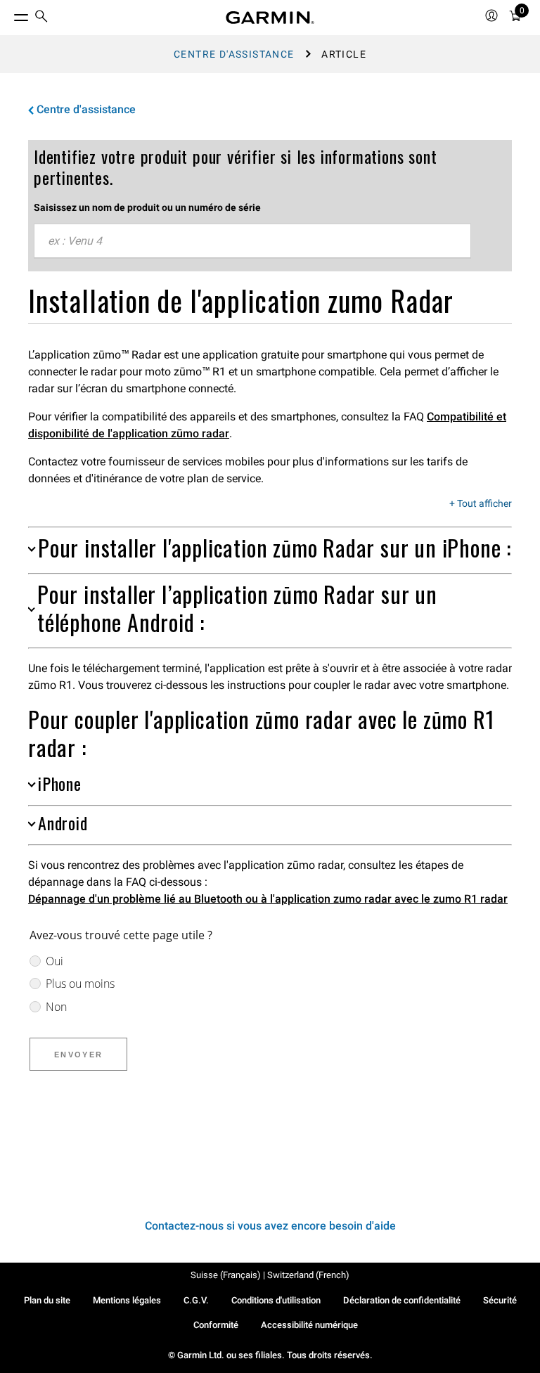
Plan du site (47, 1300)
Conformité (215, 1325)
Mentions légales (127, 1300)
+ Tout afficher (480, 504)
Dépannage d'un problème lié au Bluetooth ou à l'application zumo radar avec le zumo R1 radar (268, 898)
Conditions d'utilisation (276, 1300)
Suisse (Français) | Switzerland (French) (270, 1275)
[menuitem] (41, 18)
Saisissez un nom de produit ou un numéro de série (147, 207)
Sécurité (500, 1300)
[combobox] (252, 241)
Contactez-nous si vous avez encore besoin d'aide (270, 1225)
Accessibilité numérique (309, 1325)
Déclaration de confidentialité (402, 1300)
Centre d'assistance (234, 54)
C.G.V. (196, 1300)
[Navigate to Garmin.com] (270, 17)
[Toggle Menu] (8, 14)
